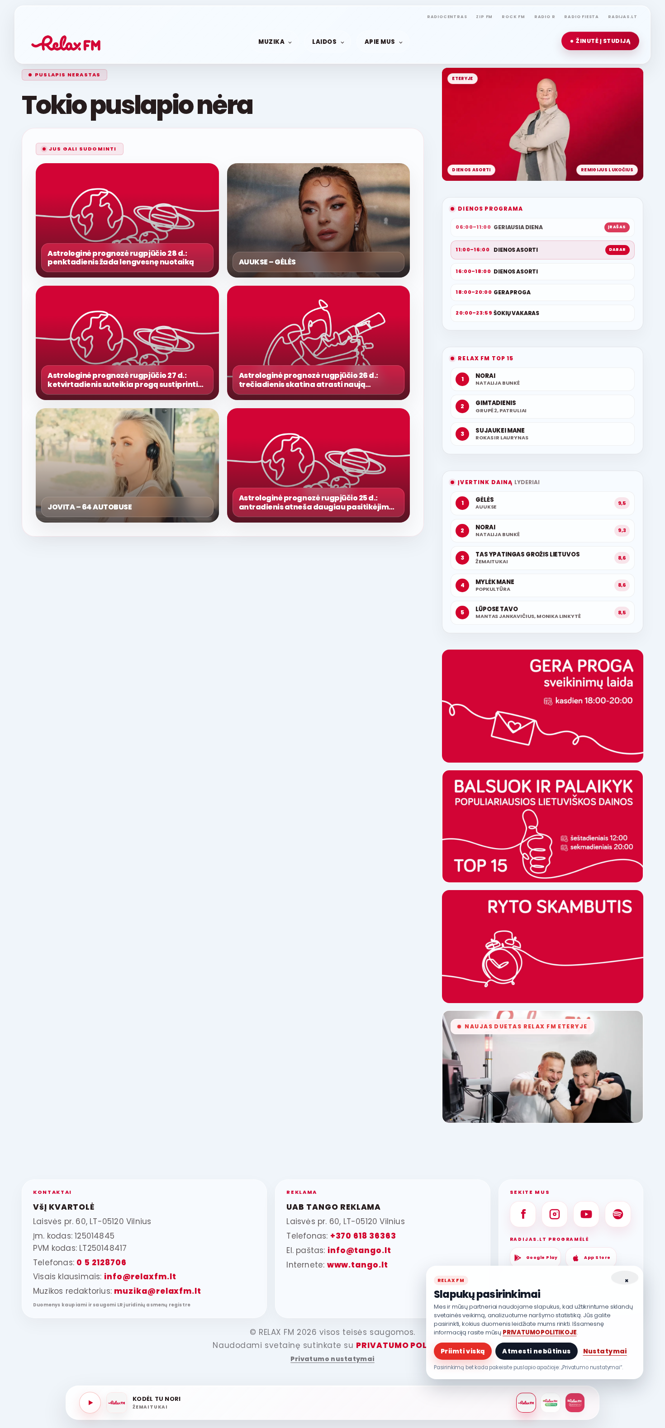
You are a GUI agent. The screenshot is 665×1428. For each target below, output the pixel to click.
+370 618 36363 (363, 1235)
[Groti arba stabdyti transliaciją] (90, 1403)
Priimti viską (463, 1351)
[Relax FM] (526, 1403)
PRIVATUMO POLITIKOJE (540, 1332)
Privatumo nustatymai (332, 1359)
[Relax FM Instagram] (555, 1214)
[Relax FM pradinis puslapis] (66, 41)
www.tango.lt (357, 1264)
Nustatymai (605, 1351)
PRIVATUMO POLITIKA (403, 1345)
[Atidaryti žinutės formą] (542, 706)
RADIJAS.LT (622, 16)
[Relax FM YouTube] (586, 1214)
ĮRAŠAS (617, 227)
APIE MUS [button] (380, 41)
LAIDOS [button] (324, 41)
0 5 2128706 (101, 1262)
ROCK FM (513, 16)
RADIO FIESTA (581, 16)
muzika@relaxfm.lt (157, 1291)
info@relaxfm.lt (140, 1276)
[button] (600, 41)
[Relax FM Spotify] (618, 1214)
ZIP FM (484, 16)
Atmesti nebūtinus (536, 1351)
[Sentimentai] (575, 1403)
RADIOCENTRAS (447, 16)
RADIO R (545, 16)
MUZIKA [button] (271, 41)
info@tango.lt (359, 1250)
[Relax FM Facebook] (523, 1214)
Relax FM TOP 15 (485, 358)
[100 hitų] (550, 1403)
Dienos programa (490, 208)
